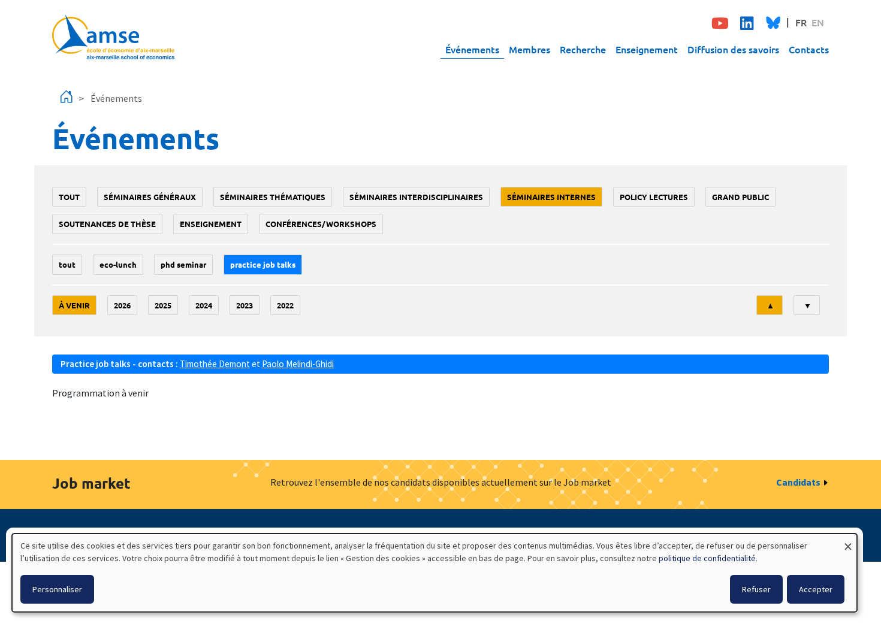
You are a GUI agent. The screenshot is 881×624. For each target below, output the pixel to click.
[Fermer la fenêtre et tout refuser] (848, 541)
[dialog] (434, 573)
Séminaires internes (551, 197)
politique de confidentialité (707, 558)
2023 (244, 305)
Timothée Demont (215, 363)
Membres (529, 49)
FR (801, 22)
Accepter (815, 589)
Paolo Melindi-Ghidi (298, 363)
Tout (69, 197)
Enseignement (647, 49)
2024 (203, 305)
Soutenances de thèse (107, 224)
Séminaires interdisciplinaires (416, 197)
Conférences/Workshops (320, 224)
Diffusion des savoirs (733, 49)
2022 (285, 305)
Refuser (756, 589)
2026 (122, 305)
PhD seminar (183, 264)
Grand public (740, 197)
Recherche (583, 49)
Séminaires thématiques (272, 197)
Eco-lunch (118, 264)
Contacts (809, 49)
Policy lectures (654, 197)
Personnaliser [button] (57, 589)
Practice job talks (262, 264)
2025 (163, 305)
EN (817, 22)
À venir (74, 305)
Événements (472, 49)
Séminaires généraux (150, 197)
